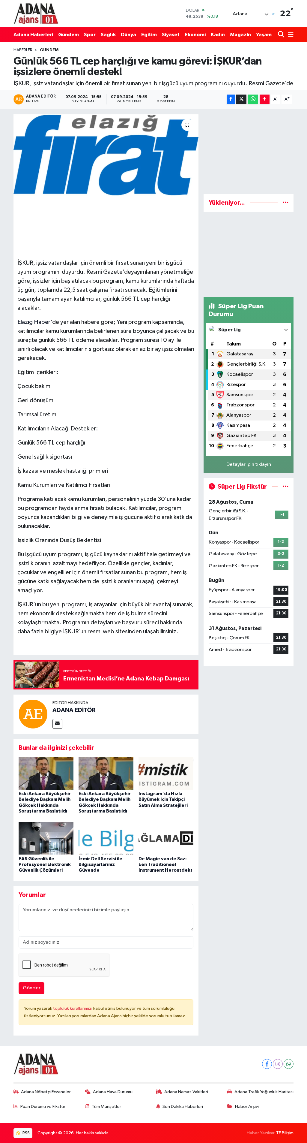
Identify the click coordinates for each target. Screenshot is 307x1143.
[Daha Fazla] (265, 99)
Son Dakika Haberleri (182, 1106)
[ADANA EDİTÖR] (33, 713)
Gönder (31, 988)
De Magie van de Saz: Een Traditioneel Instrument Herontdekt (165, 864)
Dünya (128, 34)
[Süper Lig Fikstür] (285, 486)
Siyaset (171, 34)
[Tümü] (285, 202)
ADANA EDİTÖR (74, 710)
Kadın (218, 34)
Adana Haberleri (33, 34)
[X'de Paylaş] (241, 99)
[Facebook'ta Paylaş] (231, 99)
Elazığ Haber (34, 322)
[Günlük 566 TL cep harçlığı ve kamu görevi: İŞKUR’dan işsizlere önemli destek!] (105, 168)
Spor (90, 34)
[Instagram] (278, 1064)
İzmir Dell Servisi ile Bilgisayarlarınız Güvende (100, 864)
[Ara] (281, 34)
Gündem (68, 34)
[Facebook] (267, 1064)
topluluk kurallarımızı (73, 1008)
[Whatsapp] (289, 1064)
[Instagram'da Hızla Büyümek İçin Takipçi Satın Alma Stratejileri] (166, 773)
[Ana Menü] (289, 34)
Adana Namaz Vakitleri (186, 1092)
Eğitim (149, 34)
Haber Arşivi (247, 1106)
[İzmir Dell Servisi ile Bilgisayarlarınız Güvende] (106, 838)
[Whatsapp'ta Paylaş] (253, 99)
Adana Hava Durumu (113, 1092)
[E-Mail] (57, 724)
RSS (26, 1133)
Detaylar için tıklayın (248, 464)
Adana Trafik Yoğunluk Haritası (264, 1092)
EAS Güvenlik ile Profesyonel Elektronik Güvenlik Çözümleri (45, 864)
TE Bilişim (285, 1133)
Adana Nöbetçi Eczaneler (46, 1092)
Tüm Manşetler (106, 1106)
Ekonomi (195, 34)
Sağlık (108, 34)
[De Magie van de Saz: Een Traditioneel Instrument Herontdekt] (166, 838)
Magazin (240, 34)
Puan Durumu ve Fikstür (42, 1106)
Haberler (22, 50)
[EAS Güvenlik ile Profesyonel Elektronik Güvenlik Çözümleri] (46, 838)
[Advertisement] (249, 151)
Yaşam (264, 34)
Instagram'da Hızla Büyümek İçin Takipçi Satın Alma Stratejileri (163, 799)
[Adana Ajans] (35, 13)
